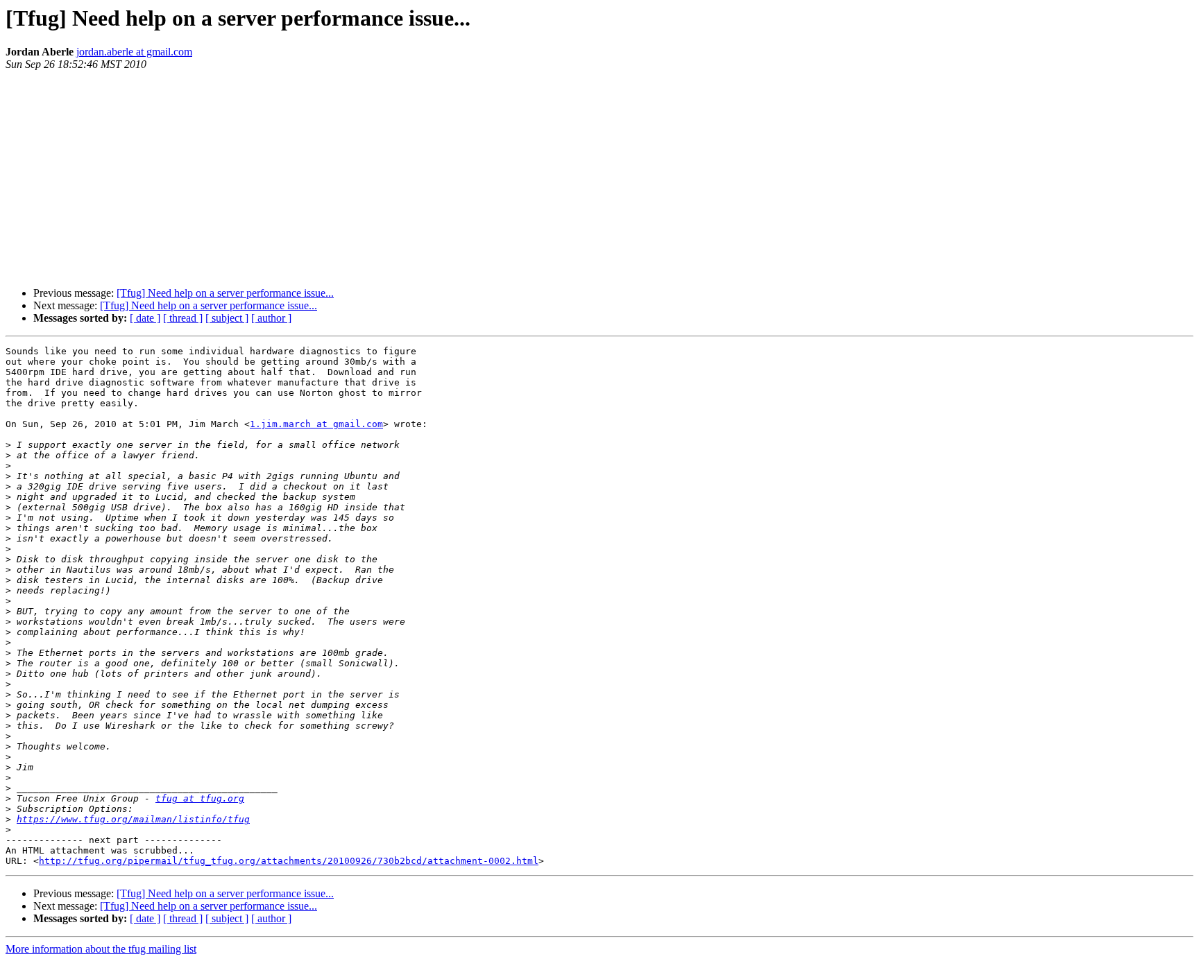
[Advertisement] (599, 179)
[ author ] (271, 318)
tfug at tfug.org (199, 798)
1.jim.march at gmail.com (316, 424)
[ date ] (145, 318)
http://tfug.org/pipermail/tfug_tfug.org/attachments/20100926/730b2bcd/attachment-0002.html (288, 861)
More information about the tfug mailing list (101, 949)
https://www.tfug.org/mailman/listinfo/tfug (133, 819)
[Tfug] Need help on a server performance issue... (225, 293)
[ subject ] (226, 318)
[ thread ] (183, 318)
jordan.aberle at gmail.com (134, 52)
